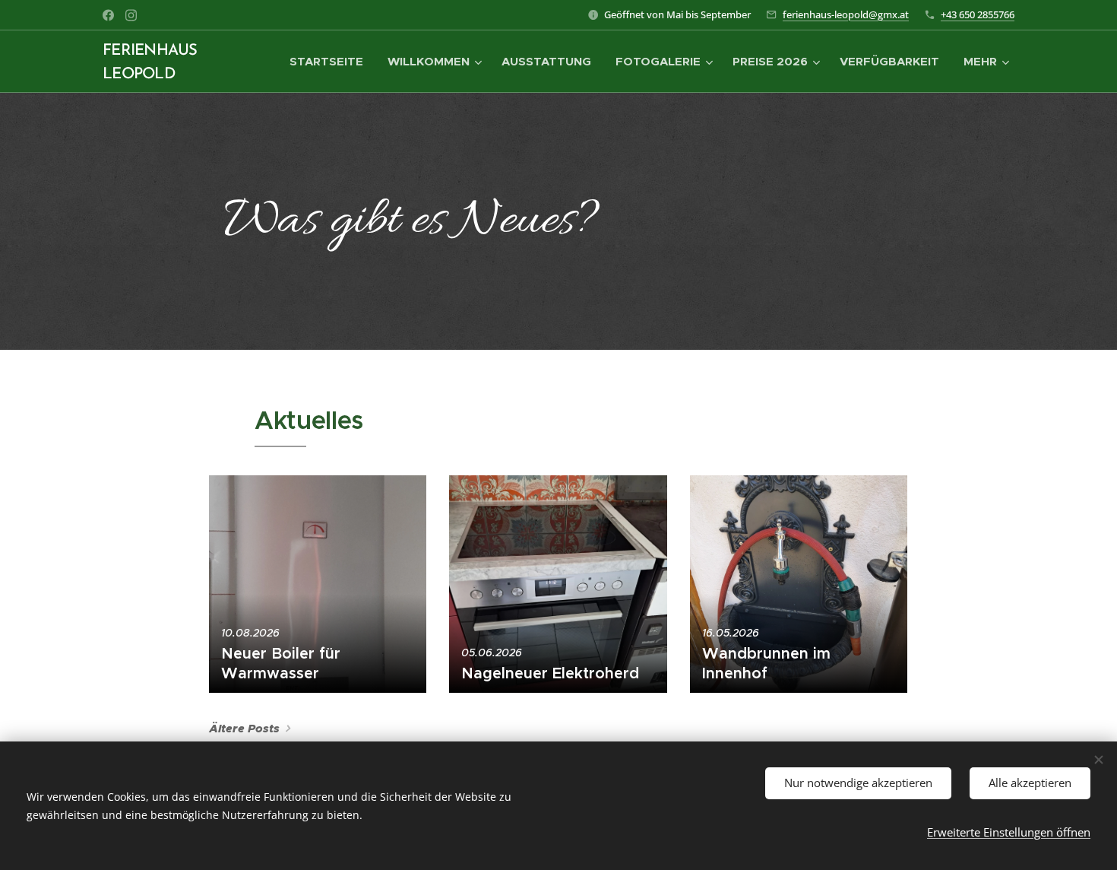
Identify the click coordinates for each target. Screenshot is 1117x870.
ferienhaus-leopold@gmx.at (846, 14)
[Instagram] (131, 15)
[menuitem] (330, 62)
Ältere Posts (244, 728)
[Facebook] (108, 15)
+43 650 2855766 (977, 14)
